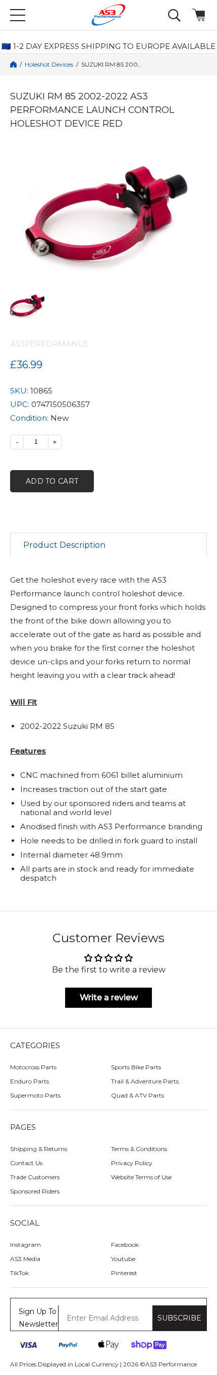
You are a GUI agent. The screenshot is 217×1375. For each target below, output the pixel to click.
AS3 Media (25, 1259)
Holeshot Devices (49, 64)
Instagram (25, 1244)
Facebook (125, 1244)
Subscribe (179, 1318)
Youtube (123, 1259)
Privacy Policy (131, 1163)
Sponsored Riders (35, 1191)
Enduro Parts (29, 1081)
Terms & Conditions (139, 1149)
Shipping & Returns (38, 1149)
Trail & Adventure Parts (145, 1081)
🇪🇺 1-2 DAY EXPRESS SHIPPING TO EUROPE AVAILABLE (108, 46)
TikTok (19, 1273)
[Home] (13, 64)
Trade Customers (35, 1177)
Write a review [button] (109, 997)
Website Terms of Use (141, 1177)
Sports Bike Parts (136, 1067)
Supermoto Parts (35, 1095)
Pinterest (124, 1273)
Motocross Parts (33, 1067)
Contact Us (26, 1163)
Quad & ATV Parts (137, 1095)
